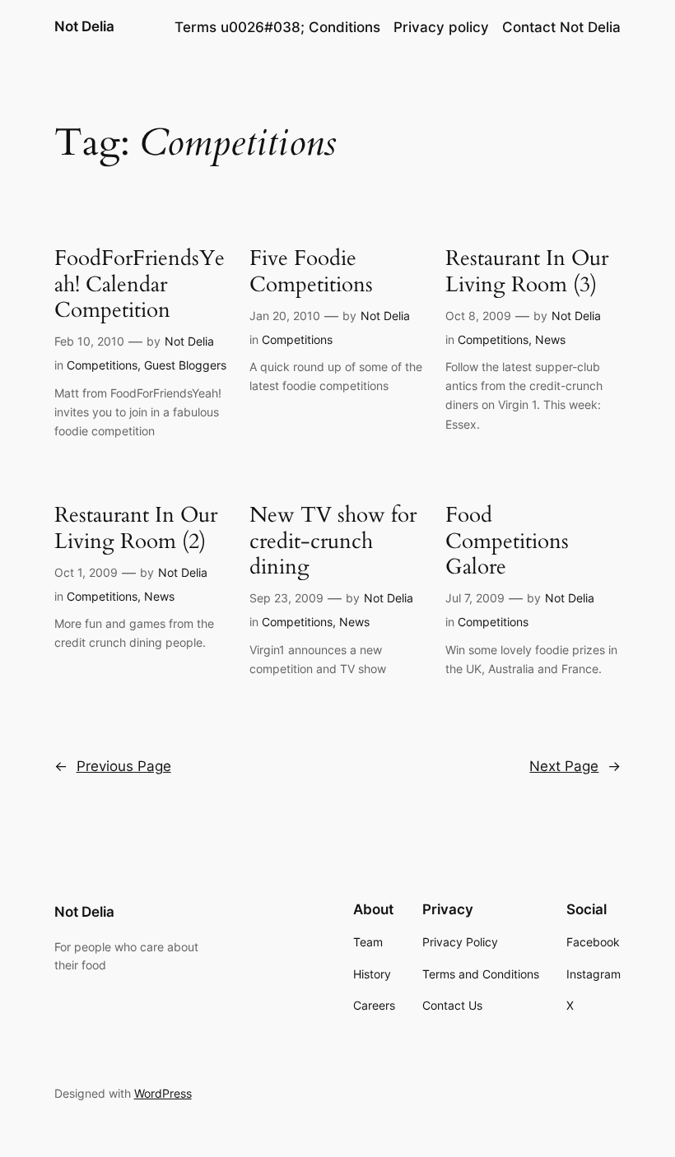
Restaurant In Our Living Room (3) (526, 271)
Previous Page (112, 766)
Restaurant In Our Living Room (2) (135, 528)
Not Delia (84, 26)
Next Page (575, 766)
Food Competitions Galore (507, 540)
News (550, 339)
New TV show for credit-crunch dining (333, 540)
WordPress (163, 1093)
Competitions (102, 365)
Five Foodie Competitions (311, 271)
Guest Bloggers (185, 365)
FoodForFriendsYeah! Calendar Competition (139, 284)
